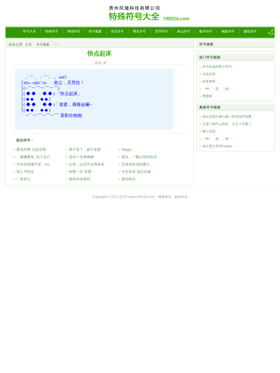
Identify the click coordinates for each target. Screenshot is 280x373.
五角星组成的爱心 (135, 164)
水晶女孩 (208, 74)
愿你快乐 (128, 179)
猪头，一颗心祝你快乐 (139, 157)
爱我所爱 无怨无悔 (31, 149)
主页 (28, 44)
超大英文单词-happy (217, 146)
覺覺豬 (207, 96)
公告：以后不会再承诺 (86, 164)
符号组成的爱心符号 (217, 67)
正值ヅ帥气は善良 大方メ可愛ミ (227, 124)
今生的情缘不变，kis (32, 164)
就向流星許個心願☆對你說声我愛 (227, 117)
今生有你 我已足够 (136, 172)
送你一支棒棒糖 (81, 157)
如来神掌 (208, 81)
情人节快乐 (25, 172)
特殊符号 (164, 197)
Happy (126, 149)
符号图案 (42, 44)
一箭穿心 (23, 179)
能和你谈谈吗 (79, 179)
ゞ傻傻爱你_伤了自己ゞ (35, 157)
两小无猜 (208, 131)
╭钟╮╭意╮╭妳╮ (217, 89)
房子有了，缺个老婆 (85, 149)
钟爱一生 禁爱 (80, 172)
